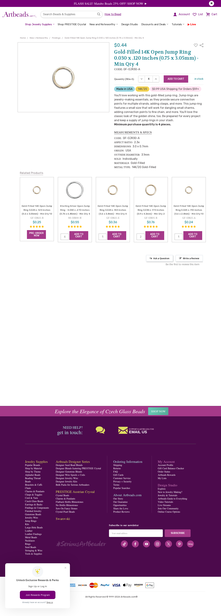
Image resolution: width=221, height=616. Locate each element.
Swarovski (63, 518)
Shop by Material (33, 468)
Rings (28, 543)
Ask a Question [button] (161, 258)
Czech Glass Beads (34, 501)
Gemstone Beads (33, 514)
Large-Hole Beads (34, 527)
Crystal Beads (62, 495)
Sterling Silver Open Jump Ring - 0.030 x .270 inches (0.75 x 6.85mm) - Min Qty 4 (75, 210)
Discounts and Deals (153, 24)
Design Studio (129, 24)
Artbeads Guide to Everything (172, 498)
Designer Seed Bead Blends (69, 465)
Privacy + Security (122, 481)
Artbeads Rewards (166, 474)
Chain (28, 488)
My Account (166, 461)
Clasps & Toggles (33, 494)
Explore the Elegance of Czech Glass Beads (100, 411)
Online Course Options (169, 511)
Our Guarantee (120, 501)
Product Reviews (121, 511)
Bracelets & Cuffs (33, 484)
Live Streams (164, 505)
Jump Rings (30, 520)
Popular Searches (121, 488)
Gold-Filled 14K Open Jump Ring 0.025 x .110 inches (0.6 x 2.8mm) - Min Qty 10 (189, 210)
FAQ (115, 471)
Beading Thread (33, 478)
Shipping (117, 465)
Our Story (118, 498)
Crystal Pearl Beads (65, 511)
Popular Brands (32, 465)
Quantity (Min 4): (124, 79)
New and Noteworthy (102, 24)
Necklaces (30, 540)
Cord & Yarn (31, 497)
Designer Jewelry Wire (67, 478)
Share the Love (120, 508)
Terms (116, 484)
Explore (162, 488)
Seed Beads (30, 547)
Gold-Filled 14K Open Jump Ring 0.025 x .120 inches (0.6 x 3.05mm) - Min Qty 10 (37, 210)
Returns (117, 468)
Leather (28, 530)
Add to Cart (78, 235)
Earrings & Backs (33, 504)
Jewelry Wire (31, 517)
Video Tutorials (165, 501)
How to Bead (113, 14)
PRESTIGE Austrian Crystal (75, 491)
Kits (27, 524)
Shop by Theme (33, 471)
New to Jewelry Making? (170, 492)
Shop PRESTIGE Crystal (72, 24)
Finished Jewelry (33, 511)
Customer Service (122, 478)
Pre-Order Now (36, 234)
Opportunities (120, 505)
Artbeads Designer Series (73, 461)
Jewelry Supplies (36, 461)
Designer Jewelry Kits (66, 481)
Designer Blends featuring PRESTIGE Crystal (78, 468)
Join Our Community (168, 508)
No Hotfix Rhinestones (67, 505)
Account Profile (165, 465)
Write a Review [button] (191, 258)
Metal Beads (31, 537)
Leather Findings (33, 534)
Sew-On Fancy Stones (66, 508)
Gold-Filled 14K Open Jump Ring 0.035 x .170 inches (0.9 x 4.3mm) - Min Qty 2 (151, 210)
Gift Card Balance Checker (171, 468)
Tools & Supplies (33, 553)
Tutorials (177, 24)
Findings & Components (37, 507)
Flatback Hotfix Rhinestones (69, 501)
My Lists (162, 478)
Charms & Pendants (34, 491)
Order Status (164, 471)
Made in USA (124, 89)
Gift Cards (118, 474)
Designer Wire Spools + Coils (70, 474)
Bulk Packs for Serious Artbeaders (72, 484)
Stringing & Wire (33, 550)
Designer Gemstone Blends (69, 471)
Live (193, 24)
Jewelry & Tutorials (167, 495)
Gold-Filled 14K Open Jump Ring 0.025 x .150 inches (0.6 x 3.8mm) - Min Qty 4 (113, 210)
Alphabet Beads (32, 474)
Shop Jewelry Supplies (38, 24)
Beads (28, 481)
